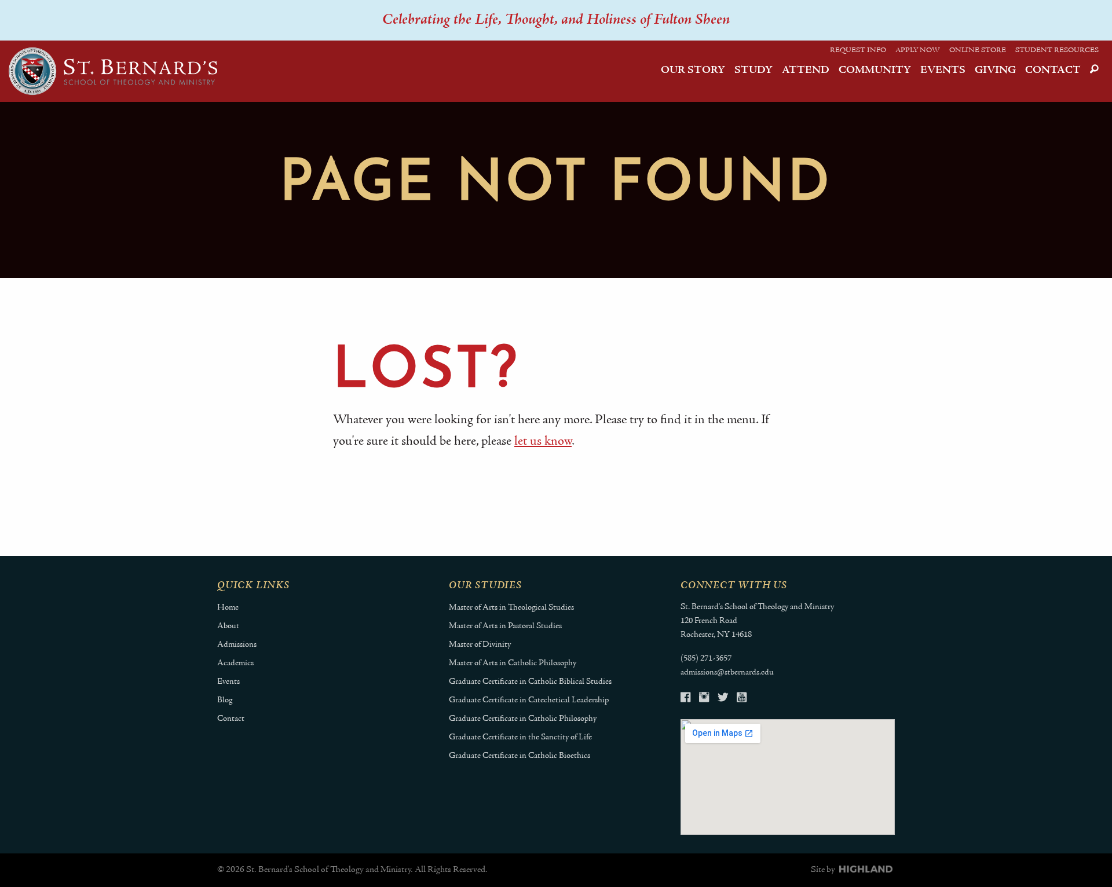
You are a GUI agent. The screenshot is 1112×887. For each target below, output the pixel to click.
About (228, 626)
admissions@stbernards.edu (727, 672)
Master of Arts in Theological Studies (511, 607)
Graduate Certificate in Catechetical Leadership (529, 700)
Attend (805, 70)
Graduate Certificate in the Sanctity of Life (520, 737)
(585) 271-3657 (706, 658)
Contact (1053, 70)
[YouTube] (742, 699)
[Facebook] (685, 699)
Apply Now (917, 50)
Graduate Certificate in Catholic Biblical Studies (530, 681)
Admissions (237, 644)
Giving (995, 70)
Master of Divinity (480, 644)
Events (942, 70)
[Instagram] (704, 699)
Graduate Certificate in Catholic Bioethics (519, 755)
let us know (543, 441)
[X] (723, 699)
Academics (235, 663)
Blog (224, 700)
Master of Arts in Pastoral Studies (505, 626)
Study (753, 70)
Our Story (693, 70)
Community (875, 70)
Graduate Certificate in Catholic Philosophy (523, 718)
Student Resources (1057, 50)
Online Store (977, 50)
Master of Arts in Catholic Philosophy (512, 663)
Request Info (858, 50)
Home (228, 607)
